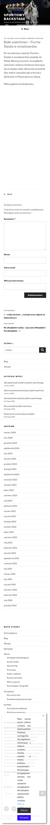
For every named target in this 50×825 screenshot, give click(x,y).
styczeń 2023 (10, 516)
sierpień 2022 (10, 527)
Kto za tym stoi (13, 695)
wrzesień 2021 (10, 563)
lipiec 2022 (9, 532)
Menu (26, 29)
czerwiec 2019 (10, 590)
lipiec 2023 (9, 490)
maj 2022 (8, 542)
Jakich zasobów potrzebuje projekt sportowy (24, 390)
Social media (12, 662)
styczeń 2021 (10, 584)
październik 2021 (11, 558)
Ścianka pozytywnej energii (19, 699)
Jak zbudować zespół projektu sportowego (23, 398)
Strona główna (10, 633)
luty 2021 (8, 579)
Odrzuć (24, 810)
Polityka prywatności (16, 712)
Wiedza (7, 367)
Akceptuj (24, 817)
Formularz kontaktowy (17, 708)
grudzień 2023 (10, 464)
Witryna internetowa (14, 281)
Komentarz (10, 219)
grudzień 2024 (10, 443)
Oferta (7, 654)
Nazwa (7, 254)
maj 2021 (8, 569)
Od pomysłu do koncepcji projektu (19, 414)
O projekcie (9, 691)
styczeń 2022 (10, 553)
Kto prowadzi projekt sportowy (18, 406)
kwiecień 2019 (10, 595)
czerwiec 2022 (10, 537)
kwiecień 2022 (10, 548)
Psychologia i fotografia (17, 686)
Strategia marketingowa (18, 658)
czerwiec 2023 (10, 495)
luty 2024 (8, 453)
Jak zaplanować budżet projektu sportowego (24, 383)
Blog (9, 194)
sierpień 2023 (10, 485)
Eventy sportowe (14, 678)
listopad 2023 (10, 469)
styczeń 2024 (10, 459)
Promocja (11, 670)
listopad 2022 (10, 521)
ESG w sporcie (13, 682)
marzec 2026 (10, 432)
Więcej (20, 804)
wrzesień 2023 (10, 480)
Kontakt (7, 705)
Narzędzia (8, 649)
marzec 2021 (9, 574)
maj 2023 (8, 501)
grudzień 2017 (10, 605)
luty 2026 (8, 438)
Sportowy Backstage (15, 17)
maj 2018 (8, 600)
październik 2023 (11, 474)
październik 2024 (11, 448)
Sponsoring (12, 666)
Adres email (9, 268)
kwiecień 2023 (10, 506)
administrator (35, 38)
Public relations (14, 674)
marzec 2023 (10, 511)
